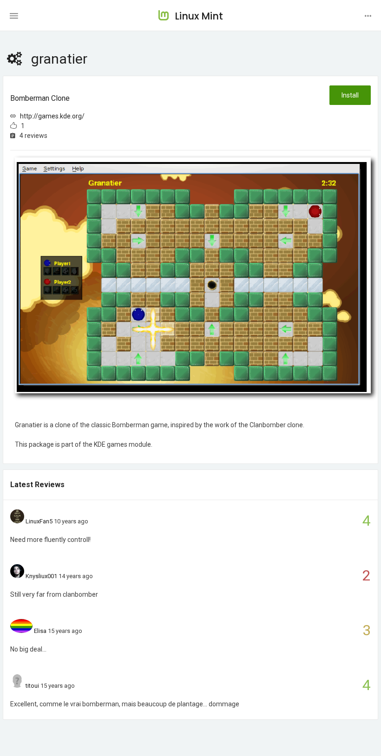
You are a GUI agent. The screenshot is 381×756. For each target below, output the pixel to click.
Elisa (40, 630)
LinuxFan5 (39, 521)
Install (350, 95)
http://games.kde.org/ (52, 116)
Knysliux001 (41, 576)
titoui (32, 685)
